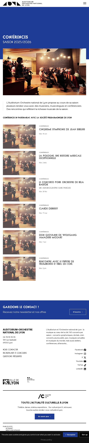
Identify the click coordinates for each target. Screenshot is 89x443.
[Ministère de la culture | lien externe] (30, 384)
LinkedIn (79, 369)
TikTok (80, 365)
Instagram (79, 353)
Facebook (79, 350)
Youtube (79, 361)
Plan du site (7, 426)
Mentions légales (13, 430)
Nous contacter (10, 349)
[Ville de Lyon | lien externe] (11, 384)
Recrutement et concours (15, 353)
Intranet (9, 428)
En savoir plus (46, 416)
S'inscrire (77, 312)
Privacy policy (46, 440)
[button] (84, 3)
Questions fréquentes (12, 356)
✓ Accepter (70, 435)
